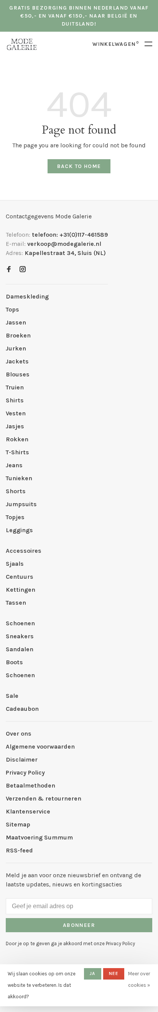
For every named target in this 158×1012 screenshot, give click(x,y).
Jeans (14, 465)
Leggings (19, 530)
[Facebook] (9, 269)
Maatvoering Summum (39, 837)
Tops (12, 309)
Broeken (18, 335)
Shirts (15, 400)
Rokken (17, 439)
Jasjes (15, 426)
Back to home (79, 166)
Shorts (16, 491)
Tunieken (19, 478)
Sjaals (15, 563)
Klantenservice (28, 811)
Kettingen (20, 589)
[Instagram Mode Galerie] (23, 269)
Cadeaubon (22, 708)
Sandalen (19, 649)
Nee (114, 973)
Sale (12, 695)
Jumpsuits (21, 504)
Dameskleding (27, 296)
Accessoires (23, 550)
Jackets (17, 361)
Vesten (16, 413)
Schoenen (20, 623)
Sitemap (18, 824)
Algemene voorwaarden (40, 746)
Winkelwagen (115, 44)
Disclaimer (22, 759)
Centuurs (19, 576)
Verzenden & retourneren (43, 798)
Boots (14, 662)
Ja (92, 973)
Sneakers (20, 636)
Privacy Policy (25, 772)
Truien (15, 387)
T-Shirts (17, 452)
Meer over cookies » (139, 979)
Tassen (16, 602)
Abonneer (79, 925)
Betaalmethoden (30, 785)
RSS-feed (19, 850)
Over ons (18, 733)
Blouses (18, 374)
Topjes (15, 517)
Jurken (16, 348)
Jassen (16, 322)
